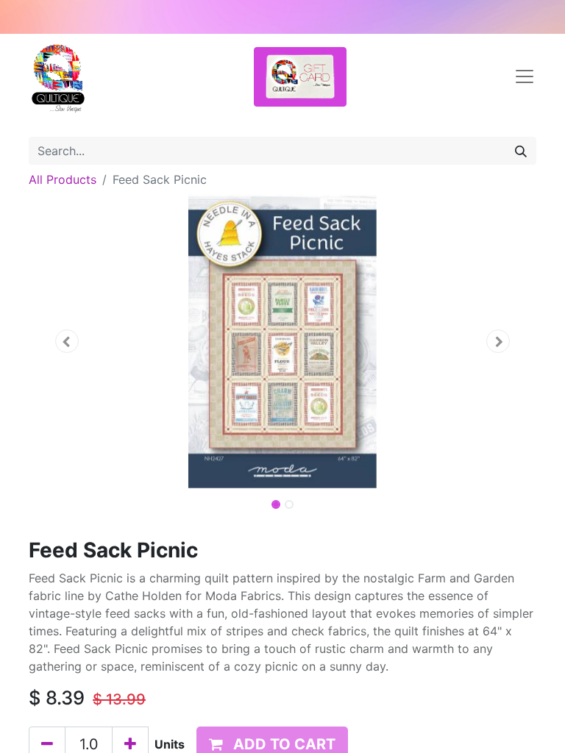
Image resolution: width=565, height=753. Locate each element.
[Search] (520, 151)
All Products (62, 179)
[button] (67, 341)
